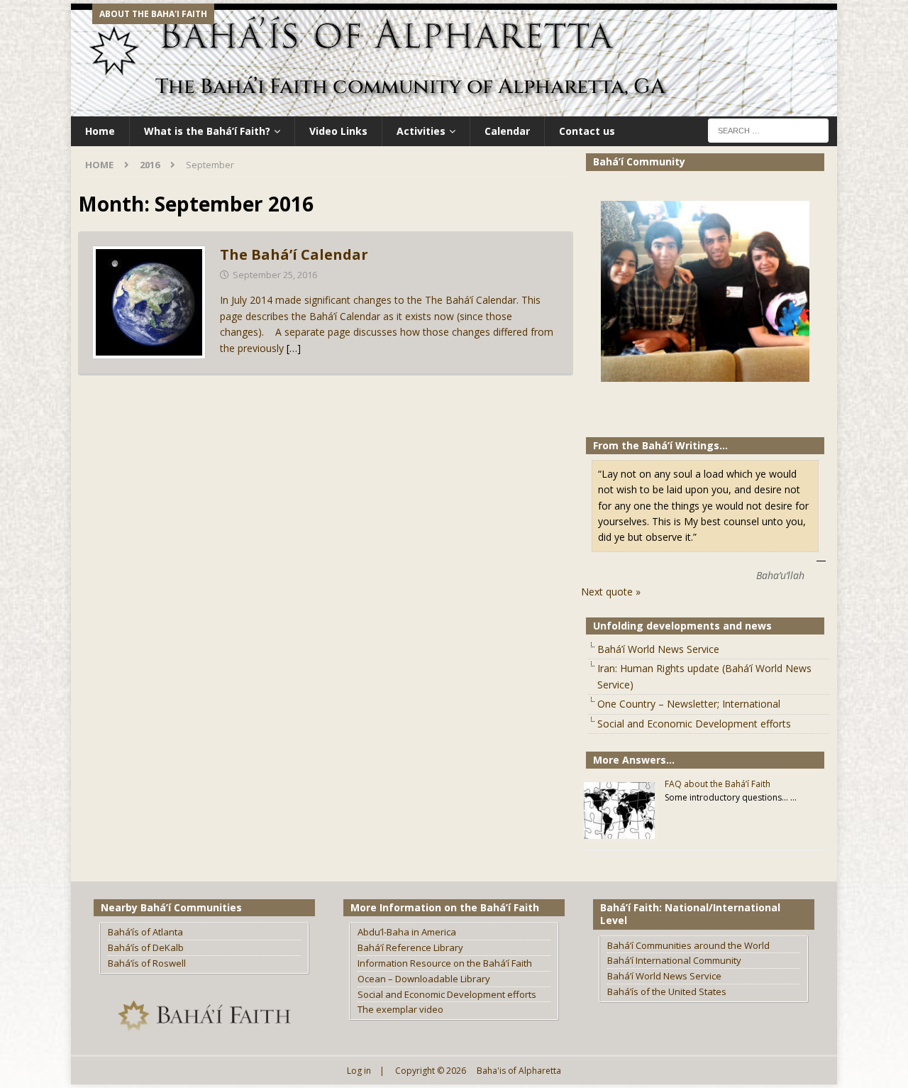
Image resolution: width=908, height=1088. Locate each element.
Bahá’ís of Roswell (147, 963)
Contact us (587, 131)
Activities (421, 131)
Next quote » (611, 591)
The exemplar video (400, 1009)
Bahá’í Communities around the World (688, 945)
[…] (294, 348)
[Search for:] (768, 129)
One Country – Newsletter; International (688, 703)
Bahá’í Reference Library (410, 947)
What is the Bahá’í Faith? (207, 131)
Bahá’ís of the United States (666, 991)
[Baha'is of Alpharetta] (454, 108)
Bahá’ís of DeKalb (146, 947)
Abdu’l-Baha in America (407, 931)
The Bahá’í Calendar (294, 254)
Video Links (338, 131)
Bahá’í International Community (674, 960)
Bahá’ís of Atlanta (145, 931)
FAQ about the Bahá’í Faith (717, 784)
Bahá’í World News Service (658, 649)
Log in (359, 1071)
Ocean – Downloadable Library (424, 978)
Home (100, 131)
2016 (150, 164)
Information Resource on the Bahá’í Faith (445, 963)
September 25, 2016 (275, 274)
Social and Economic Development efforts (694, 723)
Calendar (507, 131)
